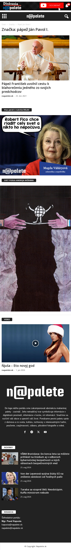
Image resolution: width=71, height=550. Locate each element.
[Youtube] (46, 432)
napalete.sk (7, 96)
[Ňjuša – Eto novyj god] (35, 343)
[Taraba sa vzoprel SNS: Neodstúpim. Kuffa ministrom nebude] (10, 494)
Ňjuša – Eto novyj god (18, 366)
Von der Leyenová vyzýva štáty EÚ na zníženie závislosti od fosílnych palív (41, 475)
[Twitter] (39, 432)
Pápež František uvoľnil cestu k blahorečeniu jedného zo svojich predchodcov (26, 88)
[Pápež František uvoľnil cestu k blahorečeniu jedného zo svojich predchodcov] (35, 57)
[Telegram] (32, 432)
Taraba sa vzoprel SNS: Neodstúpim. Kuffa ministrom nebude (41, 491)
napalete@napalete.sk (12, 528)
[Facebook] (25, 432)
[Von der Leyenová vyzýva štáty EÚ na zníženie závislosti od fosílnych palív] (10, 478)
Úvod (4, 24)
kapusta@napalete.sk (12, 524)
